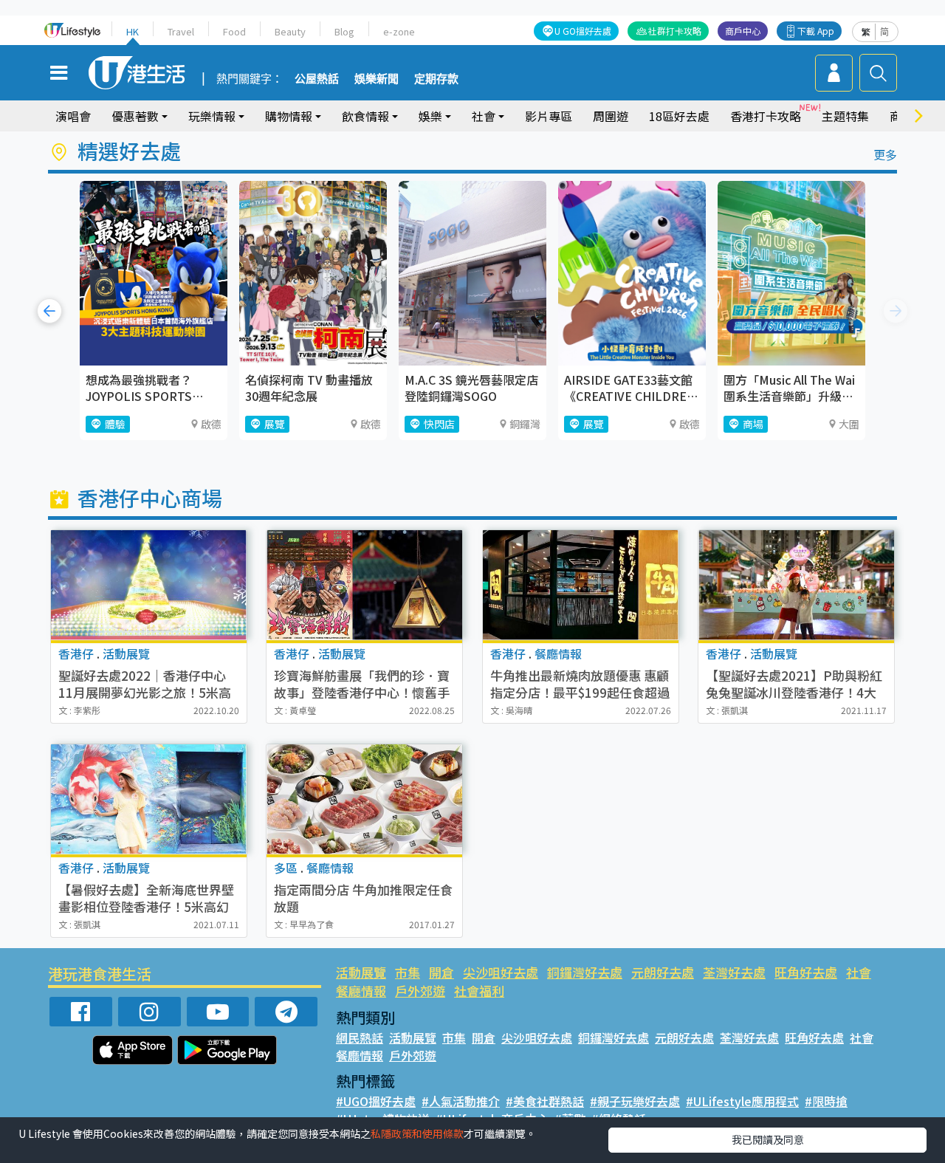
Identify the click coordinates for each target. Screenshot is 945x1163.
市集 (407, 972)
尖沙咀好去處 (500, 972)
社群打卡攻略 (674, 30)
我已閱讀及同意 (768, 1139)
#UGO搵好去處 (376, 1101)
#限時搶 (826, 1101)
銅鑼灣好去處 (584, 972)
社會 (858, 972)
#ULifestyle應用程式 (742, 1101)
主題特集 (845, 116)
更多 (885, 154)
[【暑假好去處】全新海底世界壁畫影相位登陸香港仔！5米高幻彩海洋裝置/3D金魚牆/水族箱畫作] (149, 799)
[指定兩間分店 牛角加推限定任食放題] (364, 799)
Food (234, 31)
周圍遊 (610, 116)
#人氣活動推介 (461, 1101)
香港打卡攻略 (765, 116)
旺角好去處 (805, 972)
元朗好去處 (662, 972)
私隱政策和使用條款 (417, 1133)
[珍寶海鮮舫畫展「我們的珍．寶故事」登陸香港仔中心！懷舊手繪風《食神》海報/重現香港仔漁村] (364, 585)
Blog (344, 31)
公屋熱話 (317, 79)
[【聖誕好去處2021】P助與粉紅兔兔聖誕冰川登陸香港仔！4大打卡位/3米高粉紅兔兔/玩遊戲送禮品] (796, 585)
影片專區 (548, 116)
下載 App (815, 30)
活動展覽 (361, 972)
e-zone (399, 31)
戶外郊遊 (420, 990)
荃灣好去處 (734, 972)
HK (132, 31)
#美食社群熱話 (545, 1101)
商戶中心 (742, 30)
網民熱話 (359, 1037)
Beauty (290, 31)
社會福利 (479, 990)
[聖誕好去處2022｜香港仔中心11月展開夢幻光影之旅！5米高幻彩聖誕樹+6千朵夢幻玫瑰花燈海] (149, 585)
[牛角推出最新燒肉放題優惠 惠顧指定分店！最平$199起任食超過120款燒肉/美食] (580, 585)
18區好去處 (679, 116)
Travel (181, 31)
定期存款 (436, 79)
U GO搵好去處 (582, 30)
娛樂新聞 (376, 79)
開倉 (441, 972)
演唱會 (73, 116)
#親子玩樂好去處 (635, 1101)
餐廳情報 (361, 990)
